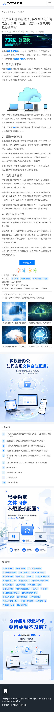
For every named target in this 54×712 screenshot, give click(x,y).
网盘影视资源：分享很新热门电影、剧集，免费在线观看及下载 (40, 346)
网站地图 (22, 705)
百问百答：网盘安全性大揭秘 (20, 294)
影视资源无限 (25, 279)
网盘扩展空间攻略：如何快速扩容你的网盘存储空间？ (28, 451)
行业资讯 (20, 12)
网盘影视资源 (12, 51)
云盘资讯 (11, 12)
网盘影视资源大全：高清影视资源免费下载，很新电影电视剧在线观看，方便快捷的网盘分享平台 (40, 323)
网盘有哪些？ (11, 467)
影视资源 (15, 279)
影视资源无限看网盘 (40, 279)
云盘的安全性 (12, 477)
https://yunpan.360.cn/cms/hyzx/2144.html (29, 288)
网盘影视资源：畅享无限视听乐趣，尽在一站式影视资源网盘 (14, 323)
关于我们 (5, 705)
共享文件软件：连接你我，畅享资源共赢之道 (26, 298)
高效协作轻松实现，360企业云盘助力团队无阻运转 (27, 462)
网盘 (9, 69)
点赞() (28, 262)
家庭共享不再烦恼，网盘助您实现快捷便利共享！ (26, 441)
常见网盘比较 (12, 482)
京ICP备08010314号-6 (11, 701)
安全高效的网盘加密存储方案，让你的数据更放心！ (27, 446)
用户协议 (14, 705)
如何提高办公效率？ (14, 472)
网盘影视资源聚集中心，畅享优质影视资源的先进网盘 (14, 346)
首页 (3, 12)
